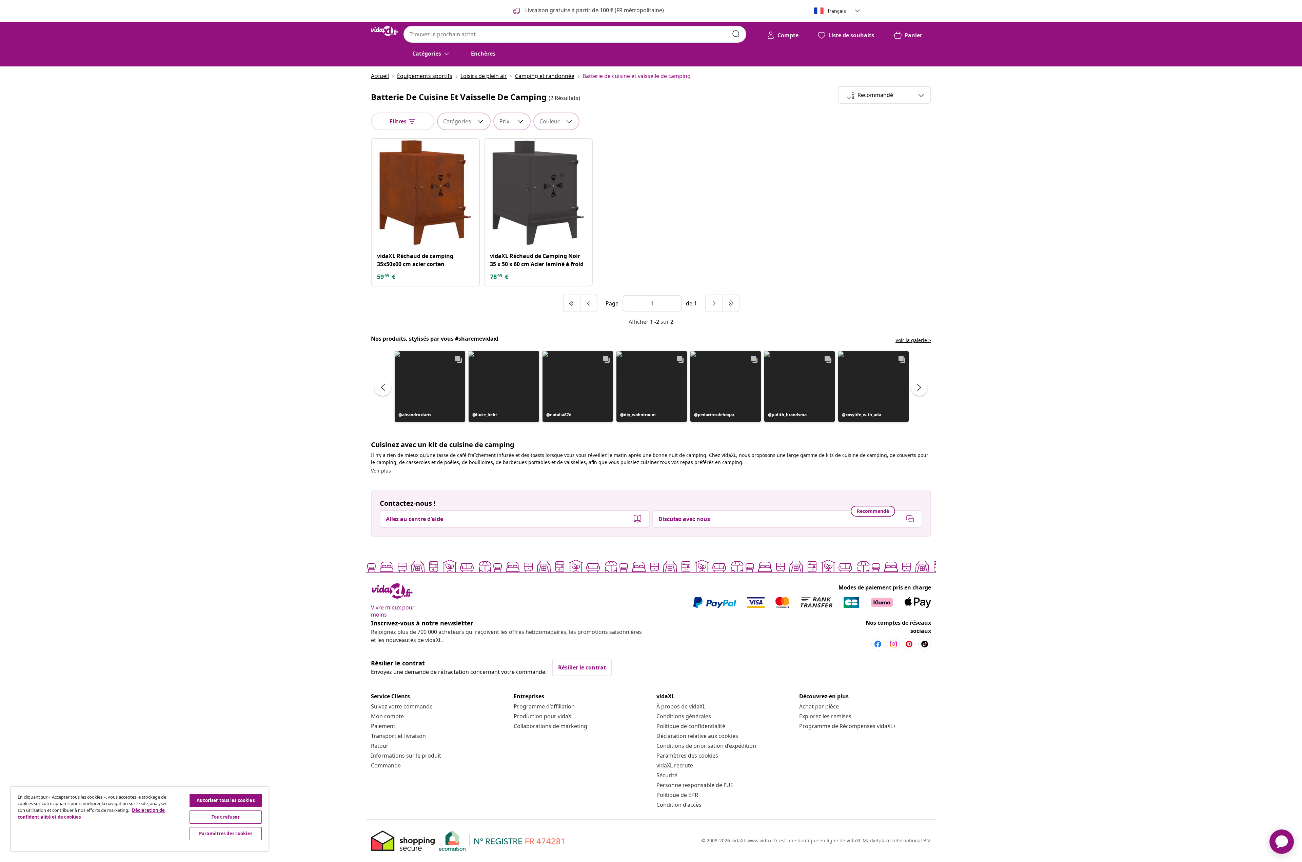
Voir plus (381, 470)
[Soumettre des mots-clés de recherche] (736, 33)
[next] (714, 303)
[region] (140, 819)
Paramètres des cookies (687, 755)
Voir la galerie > (913, 340)
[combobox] (574, 34)
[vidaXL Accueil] (384, 31)
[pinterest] (909, 644)
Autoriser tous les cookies (225, 800)
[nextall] (731, 303)
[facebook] (877, 644)
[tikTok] (924, 644)
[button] (430, 386)
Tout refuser (226, 817)
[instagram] (893, 644)
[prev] (588, 303)
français (837, 11)
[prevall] (572, 303)
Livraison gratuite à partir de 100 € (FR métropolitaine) (594, 10)
